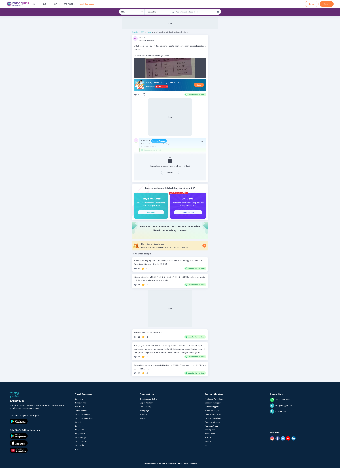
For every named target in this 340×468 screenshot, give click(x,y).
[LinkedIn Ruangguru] (293, 438)
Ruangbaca (79, 426)
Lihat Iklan (170, 172)
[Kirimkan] (173, 12)
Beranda (135, 32)
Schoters (143, 414)
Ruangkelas (79, 430)
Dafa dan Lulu (80, 406)
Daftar (311, 4)
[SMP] (48, 4)
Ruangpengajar (81, 437)
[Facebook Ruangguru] (277, 438)
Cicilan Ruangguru (212, 406)
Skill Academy (145, 406)
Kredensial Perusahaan (214, 399)
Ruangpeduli (79, 445)
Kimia (149, 32)
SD (34, 4)
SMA (55, 4)
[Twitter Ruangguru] (283, 438)
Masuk (326, 4)
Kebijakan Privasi (211, 426)
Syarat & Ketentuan (212, 422)
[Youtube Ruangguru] (288, 438)
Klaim (199, 85)
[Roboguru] (18, 4)
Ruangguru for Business (84, 418)
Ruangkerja (144, 410)
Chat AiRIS (151, 212)
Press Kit (208, 437)
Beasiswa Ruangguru (213, 403)
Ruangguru (79, 399)
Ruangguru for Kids (82, 414)
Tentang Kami (210, 430)
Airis (76, 449)
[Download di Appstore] (40, 443)
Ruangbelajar (80, 433)
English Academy (146, 403)
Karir (207, 445)
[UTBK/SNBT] (74, 4)
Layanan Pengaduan (213, 418)
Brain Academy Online (148, 399)
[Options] (204, 39)
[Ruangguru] (14, 395)
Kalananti (143, 418)
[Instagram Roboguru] (272, 438)
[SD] (38, 4)
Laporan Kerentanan (213, 414)
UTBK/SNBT (68, 4)
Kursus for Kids (81, 410)
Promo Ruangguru (212, 410)
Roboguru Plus (80, 403)
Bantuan (208, 441)
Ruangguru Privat (81, 441)
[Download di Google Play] (40, 421)
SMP (44, 4)
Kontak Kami (210, 433)
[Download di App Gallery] (40, 450)
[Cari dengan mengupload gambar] (218, 12)
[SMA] (59, 4)
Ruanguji (78, 422)
